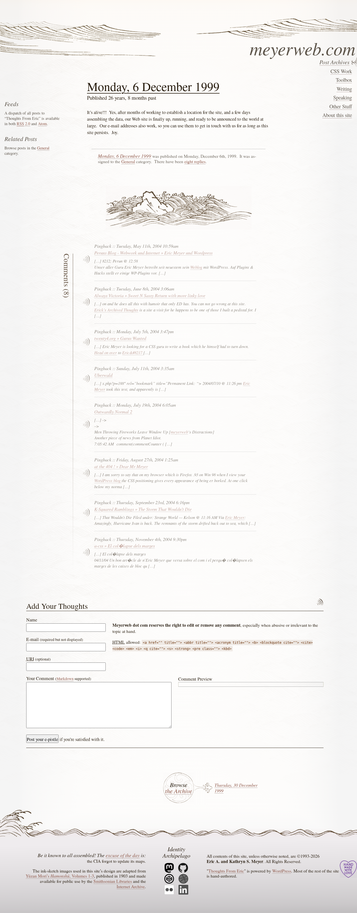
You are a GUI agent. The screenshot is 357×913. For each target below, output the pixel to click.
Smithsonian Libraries (112, 881)
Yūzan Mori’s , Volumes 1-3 (60, 876)
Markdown (65, 678)
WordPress (281, 871)
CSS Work (341, 71)
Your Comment (58, 678)
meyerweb (179, 432)
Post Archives (334, 62)
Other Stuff (340, 106)
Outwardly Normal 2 (113, 411)
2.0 (23, 123)
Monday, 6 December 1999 (153, 86)
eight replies (195, 161)
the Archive (178, 791)
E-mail (54, 639)
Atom (42, 123)
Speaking (342, 97)
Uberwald (103, 375)
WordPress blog (108, 480)
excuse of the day (123, 855)
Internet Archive (131, 886)
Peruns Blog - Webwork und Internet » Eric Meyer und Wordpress (153, 252)
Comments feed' (320, 602)
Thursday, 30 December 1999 (235, 787)
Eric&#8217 (132, 352)
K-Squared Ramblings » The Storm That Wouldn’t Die (143, 509)
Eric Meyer (234, 517)
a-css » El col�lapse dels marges (124, 545)
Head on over (105, 352)
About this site (337, 115)
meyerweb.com (302, 46)
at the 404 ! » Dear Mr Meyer (121, 466)
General (128, 161)
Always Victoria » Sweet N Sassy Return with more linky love (149, 295)
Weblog (196, 267)
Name (31, 620)
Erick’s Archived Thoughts (116, 310)
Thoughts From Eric (226, 871)
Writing (344, 89)
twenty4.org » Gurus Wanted (120, 338)
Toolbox (344, 80)
